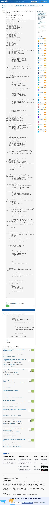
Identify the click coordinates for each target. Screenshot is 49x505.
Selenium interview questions (12, 481)
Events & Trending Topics (42, 129)
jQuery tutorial (16, 484)
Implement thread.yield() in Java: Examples (40, 489)
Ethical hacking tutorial (14, 485)
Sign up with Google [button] (16, 502)
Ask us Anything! (42, 131)
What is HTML (23, 481)
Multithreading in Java (23, 488)
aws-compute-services (6, 416)
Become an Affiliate (44, 460)
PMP (40, 60)
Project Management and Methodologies (8, 478)
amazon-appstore (18, 446)
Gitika (14, 364)
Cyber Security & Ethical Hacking (42, 50)
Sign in (44, 502)
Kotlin (40, 102)
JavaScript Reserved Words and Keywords (27, 489)
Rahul (13, 354)
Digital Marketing (42, 92)
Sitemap (35, 466)
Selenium (41, 67)
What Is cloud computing (41, 485)
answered (9, 340)
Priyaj (14, 423)
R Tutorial (15, 489)
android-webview (15, 397)
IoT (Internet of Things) (42, 99)
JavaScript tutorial (10, 484)
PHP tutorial (35, 481)
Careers (42, 457)
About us (35, 457)
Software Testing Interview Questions (8, 489)
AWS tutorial (35, 485)
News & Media (36, 459)
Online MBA (36, 477)
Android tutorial (5, 484)
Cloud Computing (42, 55)
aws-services (12, 416)
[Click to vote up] (3, 11)
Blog (34, 463)
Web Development (42, 75)
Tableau (41, 72)
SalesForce (41, 65)
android (4, 356)
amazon (8, 446)
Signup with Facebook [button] (28, 502)
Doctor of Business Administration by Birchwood (25, 462)
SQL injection (19, 485)
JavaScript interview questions (42, 481)
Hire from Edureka (44, 463)
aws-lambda (19, 415)
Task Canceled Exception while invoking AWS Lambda (14, 409)
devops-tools (11, 406)
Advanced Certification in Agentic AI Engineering (9, 457)
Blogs (38, 1)
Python (11, 423)
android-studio (12, 366)
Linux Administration (42, 104)
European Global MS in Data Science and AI (24, 469)
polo (15, 303)
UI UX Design (42, 77)
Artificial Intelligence (5, 477)
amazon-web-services (6, 415)
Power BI (41, 40)
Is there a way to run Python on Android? (11, 419)
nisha (16, 340)
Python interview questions (15, 488)
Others (13, 303)
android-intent (9, 356)
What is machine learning (6, 485)
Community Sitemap (37, 469)
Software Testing (42, 70)
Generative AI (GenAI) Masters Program (23, 457)
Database (41, 85)
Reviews (35, 460)
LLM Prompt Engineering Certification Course (9, 462)
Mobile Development (42, 109)
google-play (13, 356)
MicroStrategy (42, 107)
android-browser (21, 397)
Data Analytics (42, 53)
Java (40, 80)
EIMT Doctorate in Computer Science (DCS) (24, 470)
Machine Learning (42, 58)
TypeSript (41, 119)
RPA (40, 114)
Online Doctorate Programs (21, 477)
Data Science (42, 45)
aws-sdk (17, 416)
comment (8, 342)
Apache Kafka (42, 121)
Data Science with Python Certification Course (9, 463)
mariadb (8, 366)
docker (8, 406)
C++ (40, 97)
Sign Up (45, 1)
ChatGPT (41, 48)
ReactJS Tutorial (30, 488)
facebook (8, 397)
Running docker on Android (9, 400)
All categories (40, 36)
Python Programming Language (7, 488)
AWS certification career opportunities (27, 485)
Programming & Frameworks (29, 477)
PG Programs (11, 477)
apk (10, 446)
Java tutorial (19, 481)
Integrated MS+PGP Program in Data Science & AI (25, 463)
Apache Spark (42, 124)
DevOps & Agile (42, 43)
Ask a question (33, 1)
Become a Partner (43, 462)
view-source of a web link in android (10, 390)
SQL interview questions (22, 484)
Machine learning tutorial (34, 484)
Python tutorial (41, 484)
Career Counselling (42, 126)
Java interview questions (30, 481)
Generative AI (42, 38)
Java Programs (19, 489)
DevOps (15, 477)
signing (14, 446)
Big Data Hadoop (42, 87)
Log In (42, 1)
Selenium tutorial (5, 481)
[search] (12, 1)
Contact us (35, 462)
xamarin (12, 415)
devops (4, 406)
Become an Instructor (44, 459)
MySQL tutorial (28, 484)
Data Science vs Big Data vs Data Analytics (38, 488)
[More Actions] (34, 306)
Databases (16, 478)
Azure (40, 82)
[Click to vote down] (3, 12)
